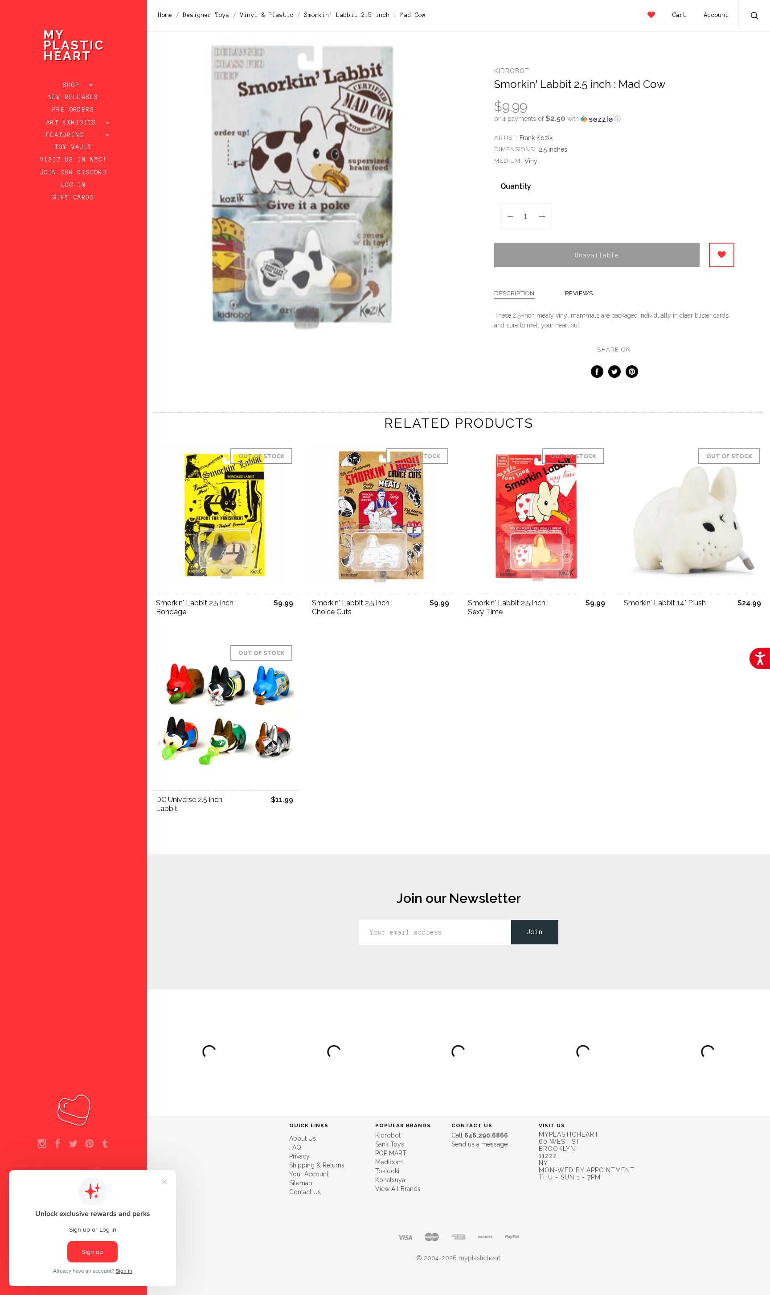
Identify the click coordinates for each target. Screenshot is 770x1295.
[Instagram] (42, 1144)
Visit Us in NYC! (73, 160)
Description (514, 293)
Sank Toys (389, 1144)
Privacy (299, 1156)
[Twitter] (73, 1144)
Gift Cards (73, 197)
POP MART (390, 1153)
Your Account (308, 1174)
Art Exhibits (73, 123)
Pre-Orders (73, 110)
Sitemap (300, 1183)
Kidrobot (511, 70)
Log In (73, 185)
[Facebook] (57, 1144)
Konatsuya (390, 1179)
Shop (73, 85)
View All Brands (398, 1188)
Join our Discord (73, 173)
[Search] (755, 16)
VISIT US (552, 1125)
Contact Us (305, 1192)
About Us (302, 1138)
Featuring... (73, 135)
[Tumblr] (105, 1144)
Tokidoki (387, 1171)
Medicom (389, 1162)
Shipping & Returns (316, 1165)
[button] (614, 118)
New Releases (74, 97)
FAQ (295, 1147)
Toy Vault (74, 147)
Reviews (579, 293)
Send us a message (479, 1144)
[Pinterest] (89, 1144)
